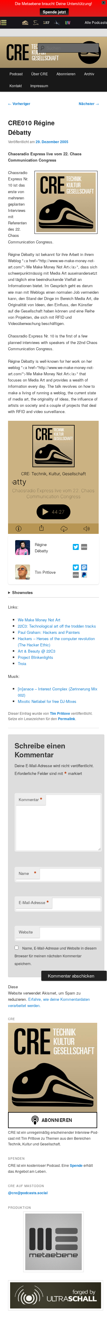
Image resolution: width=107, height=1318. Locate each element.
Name (28, 873)
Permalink (66, 718)
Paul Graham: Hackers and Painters (49, 632)
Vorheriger (19, 103)
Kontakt (16, 85)
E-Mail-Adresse (34, 902)
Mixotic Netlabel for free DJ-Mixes (47, 701)
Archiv (89, 73)
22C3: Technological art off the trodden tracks (57, 626)
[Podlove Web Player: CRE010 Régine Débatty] (53, 477)
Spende (77, 1165)
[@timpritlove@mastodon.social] (83, 568)
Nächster (89, 103)
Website (26, 932)
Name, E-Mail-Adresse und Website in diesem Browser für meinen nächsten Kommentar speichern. (56, 955)
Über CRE (39, 73)
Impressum (39, 85)
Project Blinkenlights (35, 657)
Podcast (16, 73)
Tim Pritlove (60, 713)
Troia (22, 663)
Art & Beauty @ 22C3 (36, 651)
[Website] (83, 547)
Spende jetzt (54, 12)
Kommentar (31, 799)
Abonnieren (65, 73)
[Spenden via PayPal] (83, 575)
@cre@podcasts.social (28, 1192)
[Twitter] (74, 547)
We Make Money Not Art (39, 620)
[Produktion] (53, 1241)
